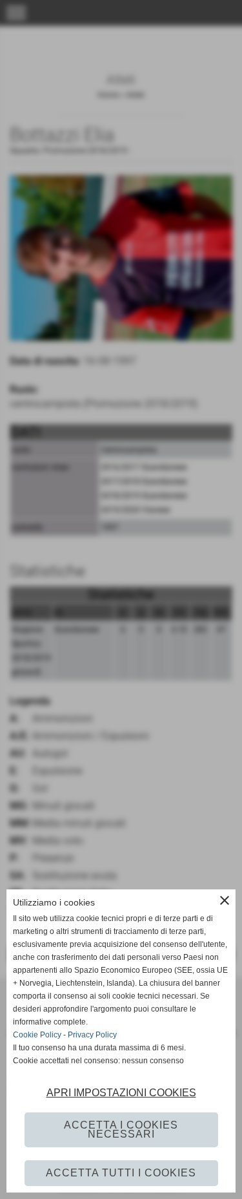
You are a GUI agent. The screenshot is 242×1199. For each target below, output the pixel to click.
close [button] (224, 900)
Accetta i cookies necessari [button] (121, 1129)
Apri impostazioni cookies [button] (121, 1092)
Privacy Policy (92, 1034)
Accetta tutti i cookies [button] (121, 1172)
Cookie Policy (37, 1034)
